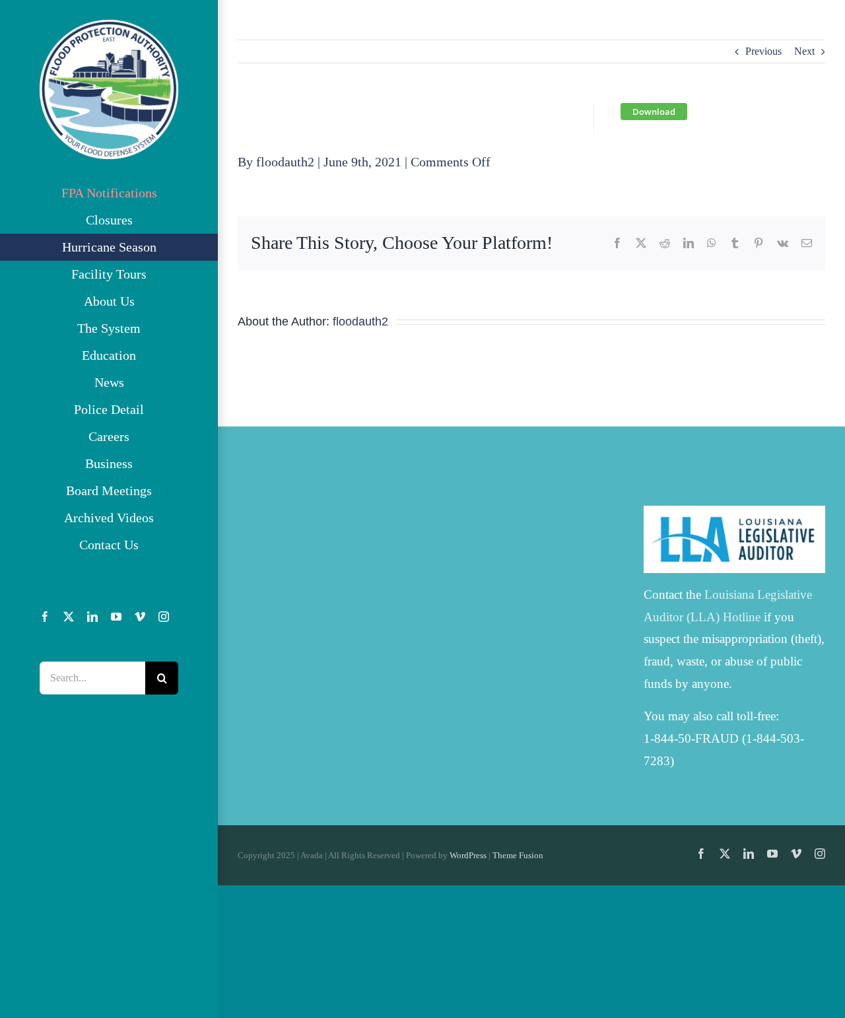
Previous (763, 51)
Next (804, 51)
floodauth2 (285, 161)
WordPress (468, 855)
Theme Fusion (517, 855)
